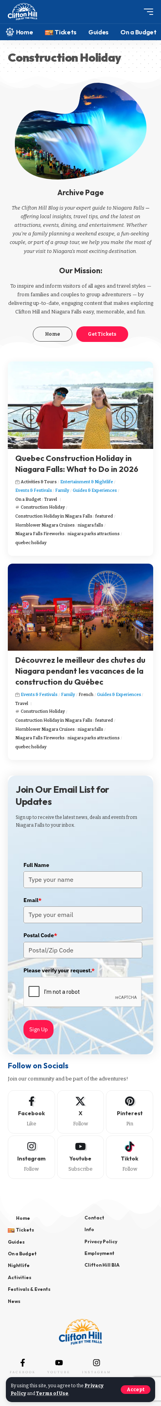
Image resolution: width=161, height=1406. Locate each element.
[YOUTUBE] (59, 1363)
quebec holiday (31, 542)
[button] (135, 1389)
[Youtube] (80, 1157)
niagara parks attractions (94, 533)
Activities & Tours (39, 481)
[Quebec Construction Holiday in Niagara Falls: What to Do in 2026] (80, 404)
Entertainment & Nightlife (86, 481)
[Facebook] (31, 1112)
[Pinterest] (129, 1112)
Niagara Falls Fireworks (39, 533)
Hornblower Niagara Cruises (45, 525)
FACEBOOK (23, 1372)
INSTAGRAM (96, 1372)
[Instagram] (31, 1157)
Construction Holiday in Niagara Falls (53, 516)
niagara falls (90, 525)
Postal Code (40, 935)
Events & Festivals (33, 490)
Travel (50, 499)
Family (62, 490)
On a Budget (28, 499)
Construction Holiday (43, 507)
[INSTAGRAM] (96, 1363)
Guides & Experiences (95, 490)
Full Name (36, 865)
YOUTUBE (58, 1372)
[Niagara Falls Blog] (22, 12)
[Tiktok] (129, 1157)
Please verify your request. (59, 970)
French (86, 694)
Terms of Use (52, 1393)
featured (104, 516)
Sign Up (38, 1029)
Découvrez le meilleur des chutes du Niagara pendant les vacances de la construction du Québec (80, 671)
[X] (80, 1112)
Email (32, 900)
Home (52, 334)
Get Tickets (102, 334)
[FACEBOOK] (23, 1363)
